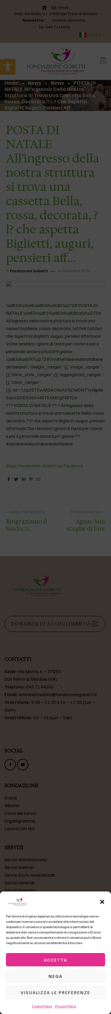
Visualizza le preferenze (55, 992)
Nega (55, 976)
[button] (102, 902)
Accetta (55, 960)
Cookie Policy (42, 1006)
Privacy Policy (65, 1006)
